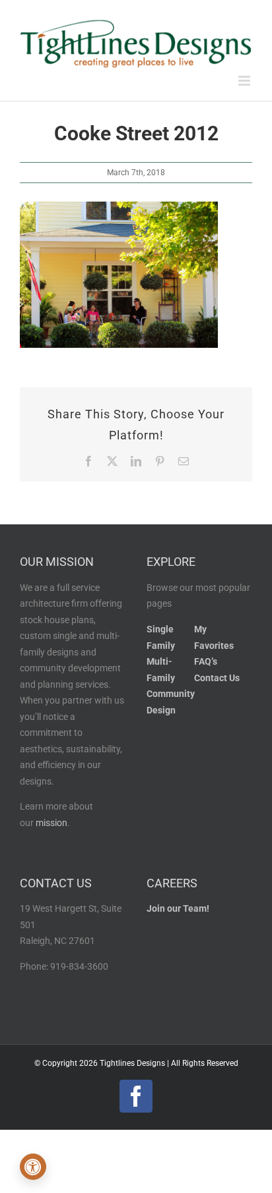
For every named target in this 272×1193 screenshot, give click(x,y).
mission (51, 823)
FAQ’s (205, 661)
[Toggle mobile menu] (245, 81)
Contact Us (217, 678)
